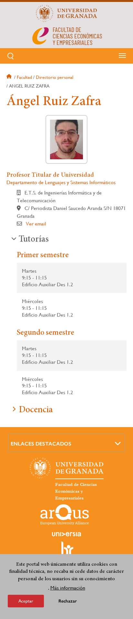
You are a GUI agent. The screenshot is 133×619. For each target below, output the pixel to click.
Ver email (36, 224)
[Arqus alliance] (64, 514)
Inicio (9, 77)
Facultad (24, 77)
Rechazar (67, 601)
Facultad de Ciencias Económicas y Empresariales (76, 491)
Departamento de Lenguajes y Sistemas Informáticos (61, 182)
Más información (67, 588)
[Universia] (66, 534)
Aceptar (25, 600)
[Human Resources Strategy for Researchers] (66, 551)
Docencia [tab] (36, 410)
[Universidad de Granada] (66, 13)
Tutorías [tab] (34, 239)
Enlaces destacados (41, 444)
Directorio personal (54, 77)
